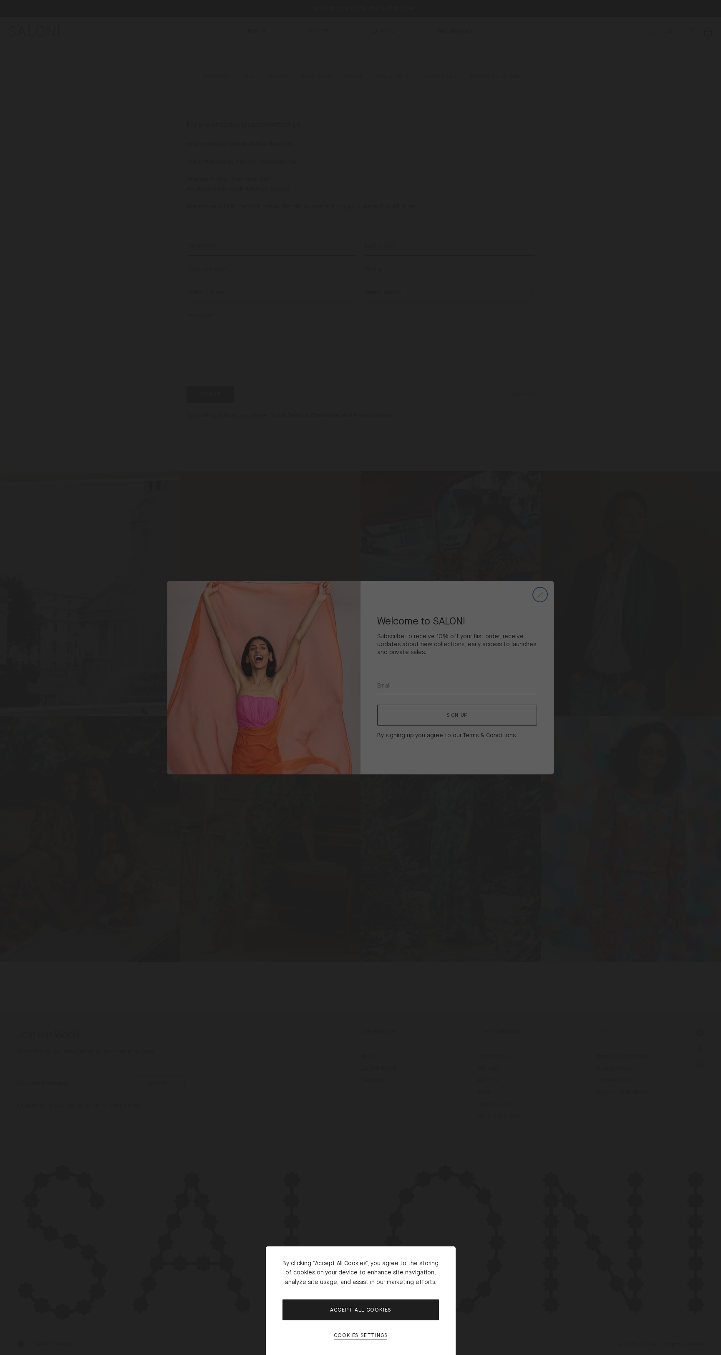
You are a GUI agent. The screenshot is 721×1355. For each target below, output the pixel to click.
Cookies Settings (361, 1335)
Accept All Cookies (360, 1310)
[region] (360, 677)
